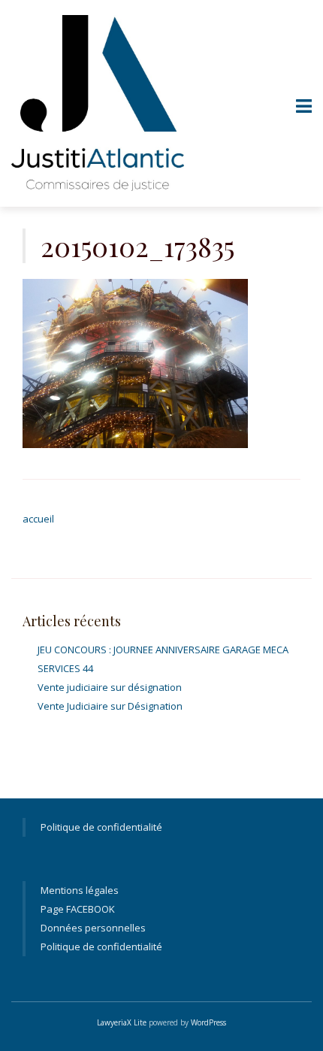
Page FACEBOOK (78, 909)
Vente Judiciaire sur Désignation (110, 706)
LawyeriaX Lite (121, 1022)
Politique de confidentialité (101, 827)
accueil (38, 519)
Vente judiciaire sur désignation (110, 687)
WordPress (208, 1022)
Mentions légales (80, 890)
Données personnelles (93, 927)
